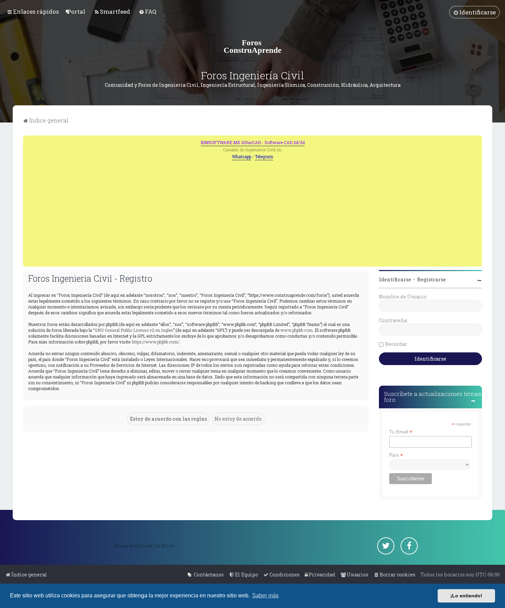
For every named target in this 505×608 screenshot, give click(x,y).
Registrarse (431, 279)
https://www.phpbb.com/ (155, 341)
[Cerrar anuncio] (477, 140)
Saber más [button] (265, 595)
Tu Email (400, 432)
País (396, 455)
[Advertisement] (252, 212)
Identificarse (395, 279)
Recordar (396, 344)
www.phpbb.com (296, 330)
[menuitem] (76, 11)
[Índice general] (252, 46)
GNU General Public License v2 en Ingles (134, 330)
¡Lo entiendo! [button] (466, 595)
